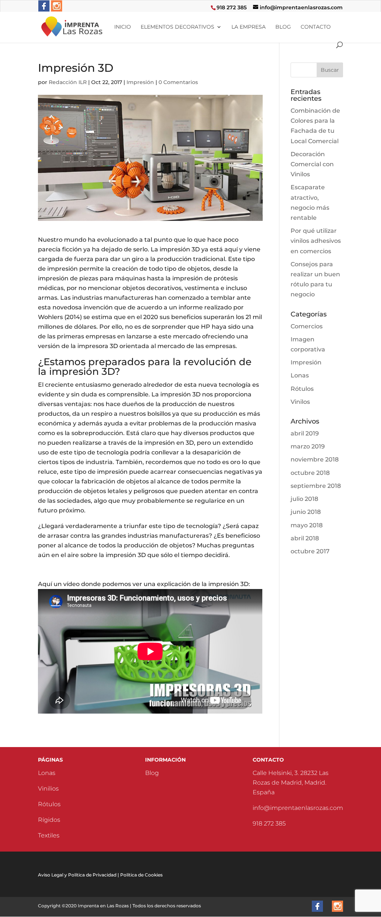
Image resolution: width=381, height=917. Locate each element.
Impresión (140, 82)
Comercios (307, 326)
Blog (152, 772)
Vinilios (48, 788)
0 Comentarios (178, 82)
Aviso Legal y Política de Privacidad (77, 875)
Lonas (300, 375)
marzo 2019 (308, 446)
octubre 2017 (310, 551)
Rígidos (49, 819)
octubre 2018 (310, 472)
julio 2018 (304, 498)
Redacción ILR (68, 82)
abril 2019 (305, 433)
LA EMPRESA (248, 27)
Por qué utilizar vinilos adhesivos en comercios (316, 240)
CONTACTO (316, 27)
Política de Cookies (141, 875)
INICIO (122, 27)
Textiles (49, 835)
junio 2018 (306, 511)
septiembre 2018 (316, 485)
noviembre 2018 (315, 459)
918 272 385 (232, 7)
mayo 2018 (307, 525)
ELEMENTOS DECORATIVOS (177, 27)
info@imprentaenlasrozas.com (298, 807)
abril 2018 (305, 538)
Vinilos (300, 401)
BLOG (283, 27)
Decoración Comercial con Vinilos (312, 164)
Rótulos (302, 388)
